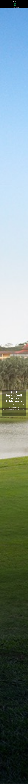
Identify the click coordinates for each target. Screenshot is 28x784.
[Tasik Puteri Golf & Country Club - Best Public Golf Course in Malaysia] (15, 5)
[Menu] (2, 6)
